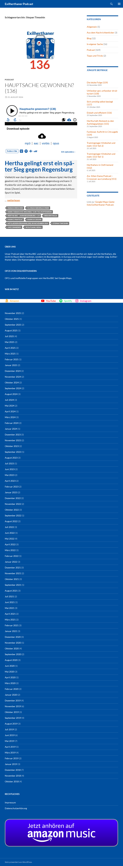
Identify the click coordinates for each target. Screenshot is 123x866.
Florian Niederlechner (38, 208)
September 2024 (13, 388)
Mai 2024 (9, 405)
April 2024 (10, 411)
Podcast (9, 79)
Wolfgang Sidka (33, 227)
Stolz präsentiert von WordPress (18, 862)
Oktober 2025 (12, 319)
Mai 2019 (9, 741)
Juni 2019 (10, 735)
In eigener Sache (95, 44)
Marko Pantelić (15, 219)
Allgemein (92, 26)
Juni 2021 (10, 602)
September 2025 (13, 324)
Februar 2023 (11, 486)
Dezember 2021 (13, 567)
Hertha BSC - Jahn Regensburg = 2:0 (24, 216)
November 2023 (13, 440)
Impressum (10, 802)
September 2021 (13, 584)
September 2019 (13, 717)
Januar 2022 (11, 561)
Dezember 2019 (13, 700)
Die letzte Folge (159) (97, 82)
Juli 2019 (9, 729)
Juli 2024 (9, 399)
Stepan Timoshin (60, 223)
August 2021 (11, 590)
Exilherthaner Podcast (19, 4)
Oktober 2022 (12, 509)
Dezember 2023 (13, 434)
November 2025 (13, 313)
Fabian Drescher (15, 208)
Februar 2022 (11, 556)
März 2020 (10, 683)
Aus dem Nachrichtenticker (100, 32)
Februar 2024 (11, 423)
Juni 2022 (10, 532)
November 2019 (13, 706)
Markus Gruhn (34, 219)
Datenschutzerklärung (16, 808)
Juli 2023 (9, 463)
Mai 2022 (9, 538)
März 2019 (10, 752)
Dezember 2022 (13, 498)
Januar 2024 (11, 428)
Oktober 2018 (12, 781)
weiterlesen (13, 200)
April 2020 (10, 677)
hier (76, 259)
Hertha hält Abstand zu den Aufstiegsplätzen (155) (100, 122)
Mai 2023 (9, 475)
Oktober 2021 (12, 579)
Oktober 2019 (12, 712)
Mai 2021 (9, 608)
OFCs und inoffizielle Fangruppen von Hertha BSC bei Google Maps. (38, 278)
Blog (89, 38)
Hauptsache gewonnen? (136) (39, 88)
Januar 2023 (11, 492)
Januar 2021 (11, 631)
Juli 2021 (9, 596)
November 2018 (13, 775)
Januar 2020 (11, 694)
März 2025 (10, 353)
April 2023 (10, 480)
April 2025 (10, 347)
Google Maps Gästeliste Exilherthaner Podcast (101, 203)
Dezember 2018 (13, 770)
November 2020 (13, 642)
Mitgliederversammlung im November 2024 (28, 223)
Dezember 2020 (13, 637)
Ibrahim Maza (50, 216)
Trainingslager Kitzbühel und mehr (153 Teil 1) (101, 155)
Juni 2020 (10, 665)
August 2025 (11, 330)
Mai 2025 (9, 342)
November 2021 (13, 573)
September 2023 (13, 452)
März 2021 (10, 619)
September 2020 (13, 654)
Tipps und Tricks (95, 55)
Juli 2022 (9, 527)
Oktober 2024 (12, 382)
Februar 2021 (11, 625)
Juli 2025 (9, 336)
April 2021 (10, 613)
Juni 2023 (10, 469)
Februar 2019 (11, 758)
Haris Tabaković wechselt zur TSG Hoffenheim (30, 212)
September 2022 (13, 515)
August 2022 (11, 521)
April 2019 (10, 746)
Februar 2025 (11, 359)
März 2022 (10, 550)
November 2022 (13, 504)
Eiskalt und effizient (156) (99, 112)
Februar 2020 (11, 689)
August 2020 (11, 660)
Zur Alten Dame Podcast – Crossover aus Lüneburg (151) (101, 177)
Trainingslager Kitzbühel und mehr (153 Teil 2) (101, 144)
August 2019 (11, 723)
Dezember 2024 (13, 371)
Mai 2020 (9, 671)
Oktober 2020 (12, 648)
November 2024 (13, 376)
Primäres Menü (119, 4)
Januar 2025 (11, 365)
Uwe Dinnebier (14, 227)
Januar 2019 (11, 764)
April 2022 (10, 544)
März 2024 (10, 417)
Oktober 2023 (12, 446)
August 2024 (11, 394)
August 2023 (11, 457)
